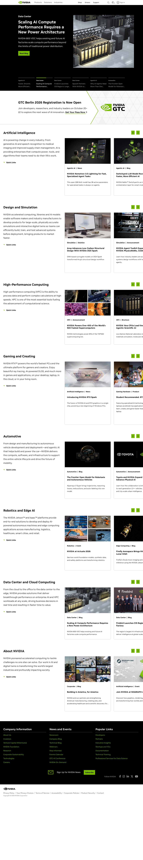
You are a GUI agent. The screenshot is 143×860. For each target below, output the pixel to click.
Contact (100, 793)
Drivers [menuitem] (87, 2)
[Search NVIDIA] (108, 2)
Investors (7, 739)
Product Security (88, 793)
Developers (100, 735)
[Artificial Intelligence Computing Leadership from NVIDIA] (24, 2)
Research (7, 750)
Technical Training (103, 754)
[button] (112, 3)
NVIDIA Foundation (11, 747)
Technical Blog (55, 743)
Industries (58, 2)
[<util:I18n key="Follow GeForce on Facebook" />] (120, 776)
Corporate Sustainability (13, 754)
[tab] (26, 83)
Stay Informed (55, 750)
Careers (6, 762)
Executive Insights (103, 743)
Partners (99, 739)
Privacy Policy (8, 793)
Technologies (8, 758)
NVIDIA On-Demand (57, 762)
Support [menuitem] (96, 2)
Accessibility (57, 793)
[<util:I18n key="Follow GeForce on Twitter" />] (132, 776)
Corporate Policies (71, 793)
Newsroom (53, 735)
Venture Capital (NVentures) (15, 743)
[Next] (138, 133)
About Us (7, 735)
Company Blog (55, 739)
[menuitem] (38, 2)
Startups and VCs (103, 747)
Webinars (53, 747)
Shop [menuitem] (80, 2)
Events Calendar (56, 754)
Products (38, 2)
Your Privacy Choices (24, 793)
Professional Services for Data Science (112, 758)
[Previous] (133, 133)
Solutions (48, 2)
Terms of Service (42, 793)
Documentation (102, 750)
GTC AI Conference (57, 758)
